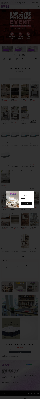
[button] (32, 192)
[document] (20, 199)
